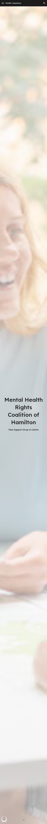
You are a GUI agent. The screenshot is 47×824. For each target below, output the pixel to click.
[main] (23, 413)
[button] (2, 3)
